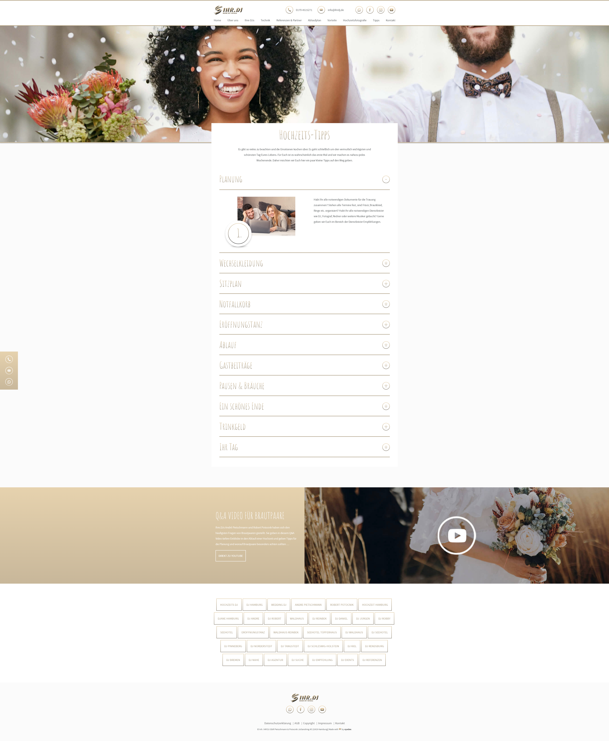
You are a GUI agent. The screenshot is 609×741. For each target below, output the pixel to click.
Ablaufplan (314, 20)
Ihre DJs (249, 20)
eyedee (347, 729)
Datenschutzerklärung (277, 723)
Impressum (325, 723)
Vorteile (332, 20)
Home (217, 20)
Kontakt (390, 20)
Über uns (232, 20)
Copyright (309, 723)
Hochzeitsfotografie (355, 20)
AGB (297, 723)
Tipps (376, 20)
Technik (265, 20)
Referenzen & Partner (289, 20)
